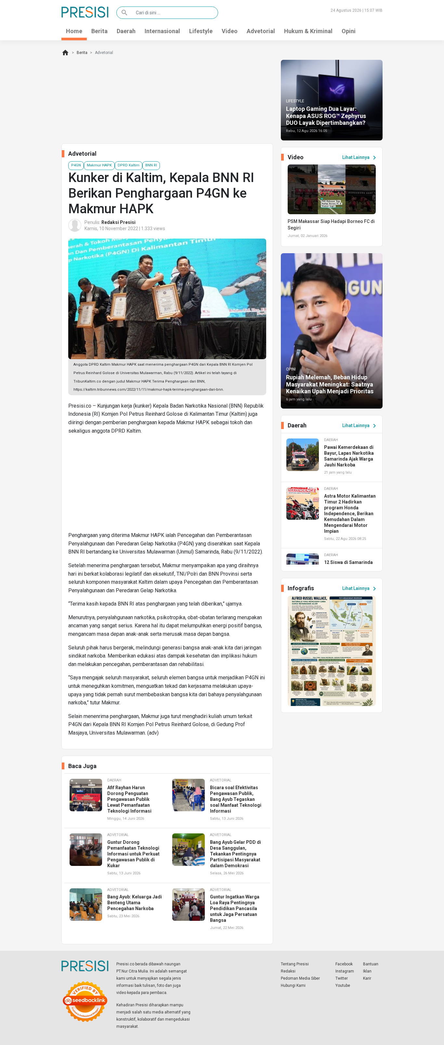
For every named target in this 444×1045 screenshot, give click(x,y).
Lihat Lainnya (360, 158)
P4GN (76, 165)
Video (230, 31)
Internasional (162, 31)
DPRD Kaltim (128, 165)
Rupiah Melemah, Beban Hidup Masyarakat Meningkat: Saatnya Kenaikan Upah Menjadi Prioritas (329, 384)
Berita (99, 31)
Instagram (344, 971)
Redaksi (288, 971)
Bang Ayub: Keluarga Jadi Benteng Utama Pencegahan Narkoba (134, 902)
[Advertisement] (167, 485)
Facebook (344, 964)
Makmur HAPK (99, 165)
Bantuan (370, 964)
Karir (367, 978)
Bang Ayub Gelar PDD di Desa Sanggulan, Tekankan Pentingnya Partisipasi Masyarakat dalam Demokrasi (235, 854)
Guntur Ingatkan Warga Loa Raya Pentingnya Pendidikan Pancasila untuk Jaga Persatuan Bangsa (234, 908)
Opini (349, 31)
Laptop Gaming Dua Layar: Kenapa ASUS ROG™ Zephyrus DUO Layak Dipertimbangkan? (326, 115)
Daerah (126, 31)
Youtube (342, 985)
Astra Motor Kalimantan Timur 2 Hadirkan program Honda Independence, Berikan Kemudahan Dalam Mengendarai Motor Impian (350, 513)
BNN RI (151, 165)
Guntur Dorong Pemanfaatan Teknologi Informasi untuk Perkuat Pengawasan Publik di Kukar (133, 854)
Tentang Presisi (295, 964)
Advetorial (261, 31)
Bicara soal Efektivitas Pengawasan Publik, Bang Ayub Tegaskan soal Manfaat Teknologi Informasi (235, 799)
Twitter (341, 978)
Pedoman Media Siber (300, 978)
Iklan (367, 971)
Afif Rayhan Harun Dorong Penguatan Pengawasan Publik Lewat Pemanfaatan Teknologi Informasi (129, 799)
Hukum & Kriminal (308, 31)
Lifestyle (201, 31)
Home (74, 31)
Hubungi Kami (293, 985)
